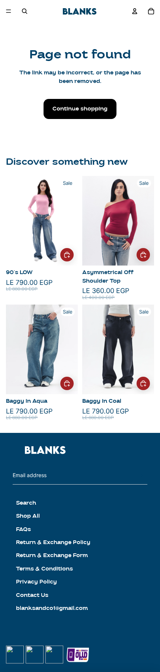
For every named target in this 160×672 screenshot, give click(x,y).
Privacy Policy (36, 582)
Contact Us (32, 595)
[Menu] (8, 11)
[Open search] (24, 11)
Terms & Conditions (44, 569)
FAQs (23, 529)
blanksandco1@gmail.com (52, 608)
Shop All (28, 516)
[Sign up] (140, 475)
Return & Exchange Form (52, 555)
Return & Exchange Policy (53, 542)
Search (26, 503)
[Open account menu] (135, 11)
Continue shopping (80, 109)
